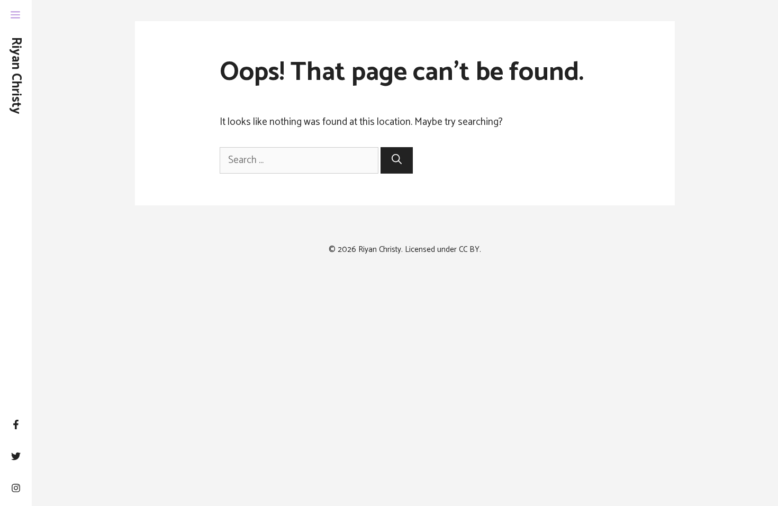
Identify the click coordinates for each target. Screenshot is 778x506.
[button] (15, 16)
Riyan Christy (16, 75)
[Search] (397, 160)
